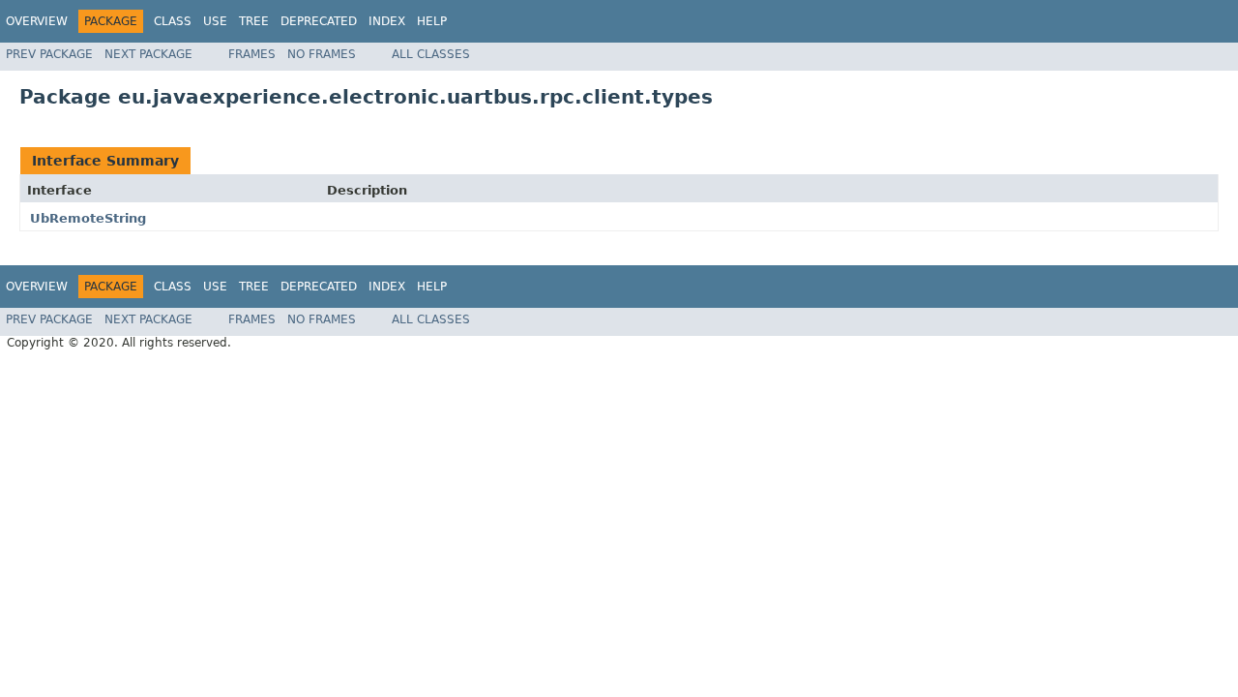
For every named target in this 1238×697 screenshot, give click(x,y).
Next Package (148, 54)
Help (432, 21)
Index (386, 21)
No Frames (321, 54)
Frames (252, 54)
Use (215, 21)
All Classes (431, 54)
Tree (254, 21)
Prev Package (49, 54)
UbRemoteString (88, 218)
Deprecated (318, 21)
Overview (37, 21)
